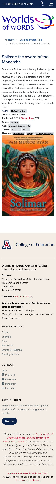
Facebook (10, 379)
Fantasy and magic (44, 133)
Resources (7, 345)
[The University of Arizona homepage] (18, 4)
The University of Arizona (28, 480)
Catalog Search (10, 354)
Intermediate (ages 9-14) (19, 126)
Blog (4, 341)
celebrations (18, 133)
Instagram (10, 383)
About (5, 332)
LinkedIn (10, 388)
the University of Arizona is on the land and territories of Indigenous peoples (28, 438)
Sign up (9, 421)
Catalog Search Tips (31, 39)
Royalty (30, 133)
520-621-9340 (22, 296)
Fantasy (14, 122)
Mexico (26, 130)
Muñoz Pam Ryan (18, 111)
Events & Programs (12, 350)
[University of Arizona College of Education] (28, 244)
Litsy (4, 370)
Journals (6, 336)
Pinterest (10, 375)
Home (11, 39)
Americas (16, 130)
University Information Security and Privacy (28, 473)
